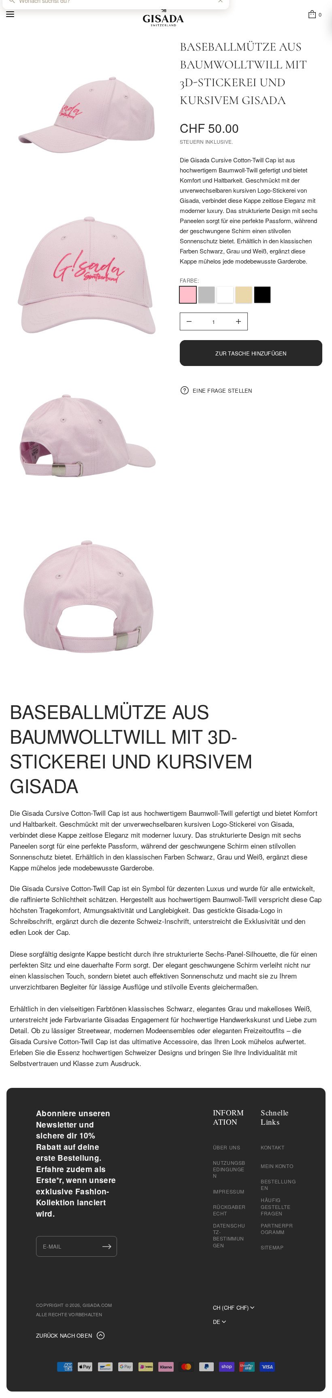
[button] (314, 14)
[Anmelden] (107, 1246)
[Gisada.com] (163, 14)
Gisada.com (97, 1305)
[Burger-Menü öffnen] (10, 14)
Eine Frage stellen (222, 390)
